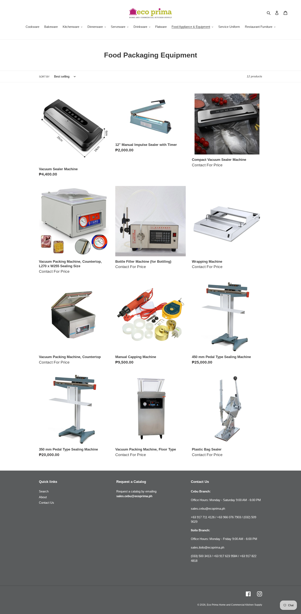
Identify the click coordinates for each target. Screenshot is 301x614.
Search (44, 491)
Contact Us (46, 502)
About (43, 497)
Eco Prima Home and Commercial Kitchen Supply (234, 604)
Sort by (44, 76)
